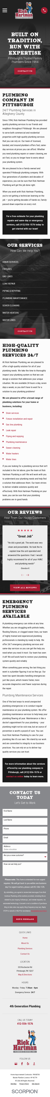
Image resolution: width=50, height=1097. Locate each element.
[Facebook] (22, 1063)
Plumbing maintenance (16, 442)
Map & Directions (25, 974)
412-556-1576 (38, 887)
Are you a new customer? (14, 855)
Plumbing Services (25, 948)
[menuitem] (14, 1083)
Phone (6, 829)
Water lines (11, 459)
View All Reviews (25, 588)
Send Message (25, 919)
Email (6, 837)
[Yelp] (28, 1063)
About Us (25, 943)
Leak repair (11, 430)
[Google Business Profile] (15, 1063)
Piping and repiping (15, 436)
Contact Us (25, 71)
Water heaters (12, 453)
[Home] (24, 10)
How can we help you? (12, 864)
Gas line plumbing (14, 424)
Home (25, 938)
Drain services (12, 413)
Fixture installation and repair (19, 418)
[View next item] (27, 575)
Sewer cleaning (13, 447)
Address (7, 846)
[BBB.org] (34, 1063)
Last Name (8, 820)
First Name (8, 811)
